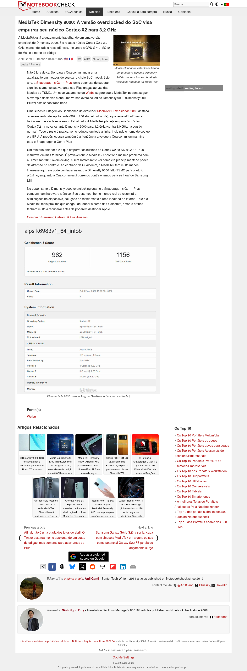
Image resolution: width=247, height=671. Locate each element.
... (75, 59)
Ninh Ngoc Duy (73, 610)
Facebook (220, 616)
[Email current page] (133, 566)
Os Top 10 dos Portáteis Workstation (202, 471)
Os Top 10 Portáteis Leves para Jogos (203, 445)
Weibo (90, 92)
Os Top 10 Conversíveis (193, 486)
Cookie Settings (123, 657)
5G (79, 59)
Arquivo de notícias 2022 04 (99, 641)
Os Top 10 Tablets (189, 491)
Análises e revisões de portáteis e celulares (45, 641)
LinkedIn (221, 585)
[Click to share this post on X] (82, 566)
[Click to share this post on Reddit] (92, 566)
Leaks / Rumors (30, 64)
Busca (167, 11)
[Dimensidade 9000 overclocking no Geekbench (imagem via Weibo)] (88, 308)
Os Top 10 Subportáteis (193, 476)
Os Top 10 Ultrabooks (192, 481)
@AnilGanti (185, 585)
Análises (52, 11)
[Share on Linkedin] (122, 566)
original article (73, 578)
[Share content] (43, 566)
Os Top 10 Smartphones (193, 496)
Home (36, 11)
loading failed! (174, 88)
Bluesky (204, 585)
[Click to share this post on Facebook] (52, 566)
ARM (87, 59)
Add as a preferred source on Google (92, 556)
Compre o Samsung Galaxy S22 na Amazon (57, 217)
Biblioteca (113, 11)
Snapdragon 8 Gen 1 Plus (54, 82)
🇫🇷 (71, 59)
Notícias (94, 11)
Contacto (184, 11)
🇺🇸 (66, 59)
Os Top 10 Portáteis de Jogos (197, 440)
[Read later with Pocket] (102, 566)
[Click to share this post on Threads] (62, 566)
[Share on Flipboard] (112, 566)
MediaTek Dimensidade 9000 (117, 111)
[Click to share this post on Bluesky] (72, 566)
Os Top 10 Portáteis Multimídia (198, 435)
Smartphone (100, 59)
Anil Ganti (92, 578)
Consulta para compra (142, 11)
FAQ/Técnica (74, 11)
